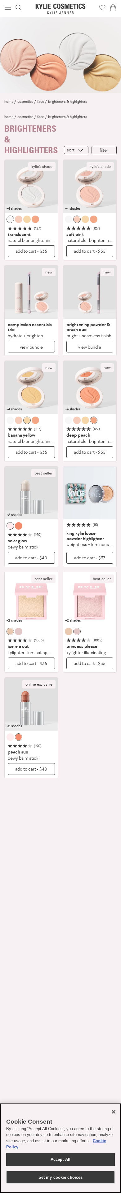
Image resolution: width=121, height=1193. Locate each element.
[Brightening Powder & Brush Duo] (90, 292)
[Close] (113, 1112)
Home (8, 101)
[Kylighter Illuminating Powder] (31, 598)
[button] (8, 7)
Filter (104, 150)
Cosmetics (25, 101)
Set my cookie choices (60, 1177)
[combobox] (76, 150)
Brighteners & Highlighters (67, 101)
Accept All (60, 1159)
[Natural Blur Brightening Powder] (31, 186)
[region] (60, 1148)
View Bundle (31, 347)
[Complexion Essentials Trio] (31, 292)
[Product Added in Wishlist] (102, 7)
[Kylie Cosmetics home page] (60, 9)
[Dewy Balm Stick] (31, 493)
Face (40, 101)
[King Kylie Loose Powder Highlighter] (90, 493)
